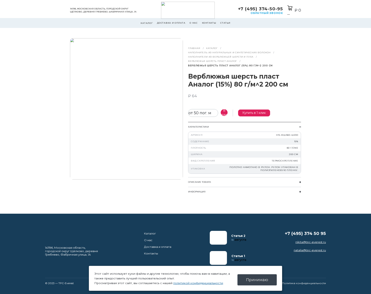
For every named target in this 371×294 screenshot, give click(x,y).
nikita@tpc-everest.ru (310, 242)
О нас (194, 22)
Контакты (209, 22)
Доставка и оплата (171, 22)
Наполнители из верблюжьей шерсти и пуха (220, 56)
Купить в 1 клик (254, 113)
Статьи (225, 22)
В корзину (224, 112)
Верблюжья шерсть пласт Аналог (212, 61)
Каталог (147, 23)
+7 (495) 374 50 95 (305, 233)
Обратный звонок (267, 13)
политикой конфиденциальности (198, 283)
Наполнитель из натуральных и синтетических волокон (229, 52)
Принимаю (257, 279)
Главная (194, 48)
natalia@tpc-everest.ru (310, 250)
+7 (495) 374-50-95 (260, 8)
